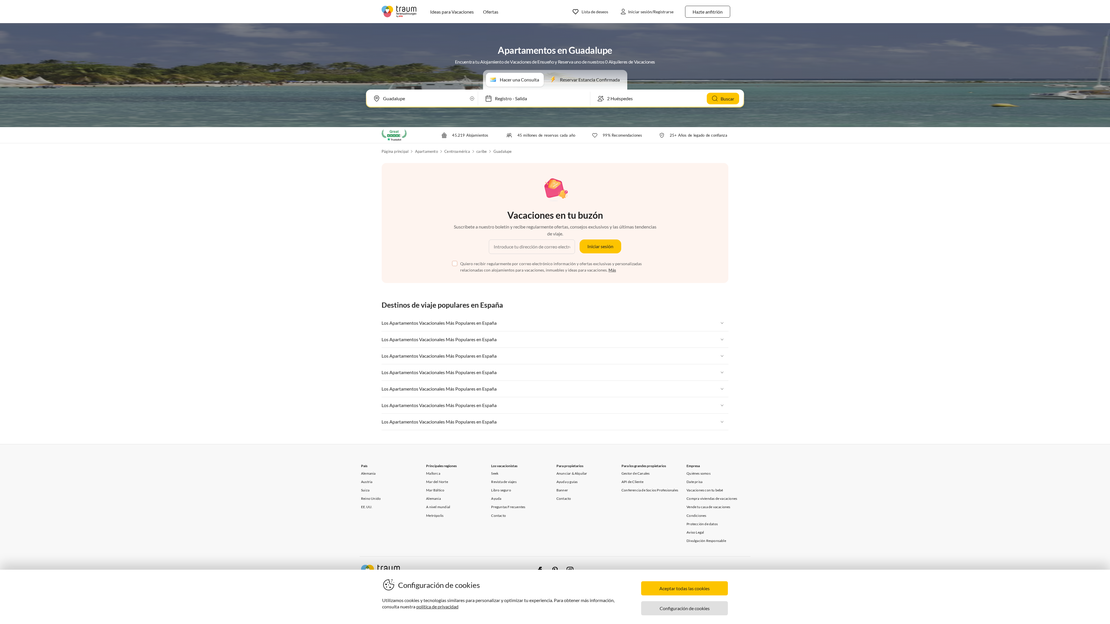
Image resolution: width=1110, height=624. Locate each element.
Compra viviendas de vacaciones (712, 498)
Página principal (395, 151)
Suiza (365, 490)
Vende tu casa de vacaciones (708, 507)
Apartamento (426, 151)
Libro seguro (501, 490)
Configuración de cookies (685, 608)
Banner (562, 490)
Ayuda (496, 498)
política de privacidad (437, 606)
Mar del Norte (437, 482)
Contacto (498, 515)
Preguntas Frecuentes (508, 507)
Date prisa (694, 482)
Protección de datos (702, 524)
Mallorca (433, 473)
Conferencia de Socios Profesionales (649, 490)
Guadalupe (502, 151)
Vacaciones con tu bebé (705, 490)
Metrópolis (434, 515)
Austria (366, 482)
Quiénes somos (699, 473)
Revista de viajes (503, 482)
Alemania (368, 473)
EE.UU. (366, 507)
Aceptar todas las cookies (684, 588)
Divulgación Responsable (706, 540)
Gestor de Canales (635, 473)
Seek (494, 473)
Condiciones (696, 515)
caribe (481, 151)
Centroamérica (457, 151)
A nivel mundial (438, 507)
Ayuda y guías (567, 482)
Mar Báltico (435, 490)
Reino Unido (371, 498)
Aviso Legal (695, 532)
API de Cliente (632, 482)
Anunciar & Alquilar (571, 473)
